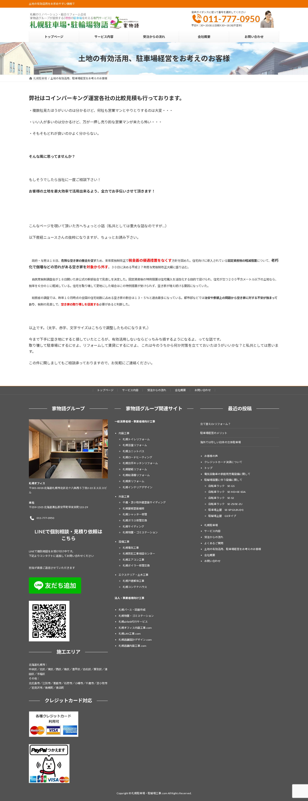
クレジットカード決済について (223, 462)
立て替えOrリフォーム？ (215, 424)
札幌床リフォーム (133, 481)
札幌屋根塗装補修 (133, 508)
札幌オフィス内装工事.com (135, 627)
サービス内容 (130, 390)
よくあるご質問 (213, 543)
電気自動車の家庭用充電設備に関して (227, 473)
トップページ (105, 390)
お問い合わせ (203, 390)
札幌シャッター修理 (135, 514)
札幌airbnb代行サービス (133, 621)
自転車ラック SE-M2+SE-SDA (227, 491)
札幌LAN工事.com (130, 633)
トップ (208, 468)
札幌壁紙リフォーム (135, 469)
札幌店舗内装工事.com (132, 645)
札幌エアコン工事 (133, 559)
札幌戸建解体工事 (133, 581)
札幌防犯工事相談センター (139, 553)
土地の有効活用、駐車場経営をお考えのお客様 (232, 549)
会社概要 (180, 390)
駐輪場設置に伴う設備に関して (223, 480)
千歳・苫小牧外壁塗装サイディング (144, 502)
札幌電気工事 (131, 547)
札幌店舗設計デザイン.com (135, 639)
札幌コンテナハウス (135, 586)
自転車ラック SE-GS (221, 486)
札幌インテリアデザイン (137, 487)
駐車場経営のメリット (213, 433)
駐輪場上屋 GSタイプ (222, 516)
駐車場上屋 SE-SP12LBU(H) (226, 510)
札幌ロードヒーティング (137, 457)
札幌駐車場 (211, 525)
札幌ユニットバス (133, 451)
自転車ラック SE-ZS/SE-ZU (225, 503)
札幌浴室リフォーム (135, 445)
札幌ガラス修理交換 (135, 520)
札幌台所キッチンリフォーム (140, 463)
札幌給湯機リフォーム (136, 475)
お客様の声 (211, 456)
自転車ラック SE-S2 (221, 498)
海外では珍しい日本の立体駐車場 (220, 442)
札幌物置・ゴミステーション (140, 532)
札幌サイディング (133, 526)
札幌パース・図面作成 (132, 609)
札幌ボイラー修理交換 (136, 565)
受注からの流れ (156, 390)
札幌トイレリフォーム (136, 439)
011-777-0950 (231, 19)
